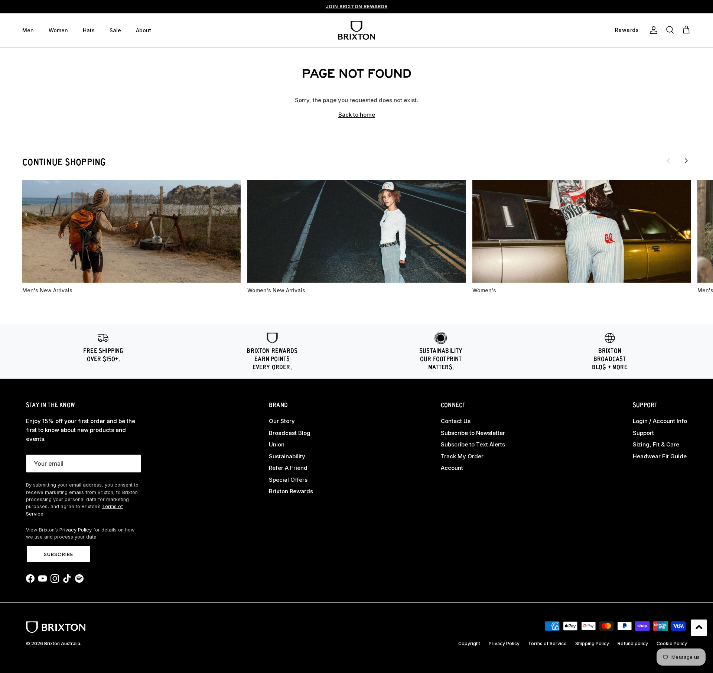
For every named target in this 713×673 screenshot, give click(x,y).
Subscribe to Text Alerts (473, 444)
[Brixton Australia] (356, 30)
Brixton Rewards (291, 491)
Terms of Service (547, 643)
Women (58, 30)
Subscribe (58, 554)
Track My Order (462, 456)
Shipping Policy (592, 643)
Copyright (469, 643)
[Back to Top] (699, 628)
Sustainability (287, 456)
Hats (89, 30)
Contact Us (456, 421)
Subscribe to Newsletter (473, 432)
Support (643, 432)
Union (276, 444)
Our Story (282, 421)
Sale (115, 30)
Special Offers (288, 479)
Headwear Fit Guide (660, 456)
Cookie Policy (672, 643)
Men (28, 30)
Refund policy (633, 643)
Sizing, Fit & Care (656, 444)
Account (452, 467)
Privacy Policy (75, 530)
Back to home (356, 114)
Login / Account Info (660, 421)
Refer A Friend (288, 467)
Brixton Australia (62, 643)
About (143, 30)
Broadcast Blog (289, 432)
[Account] (652, 30)
